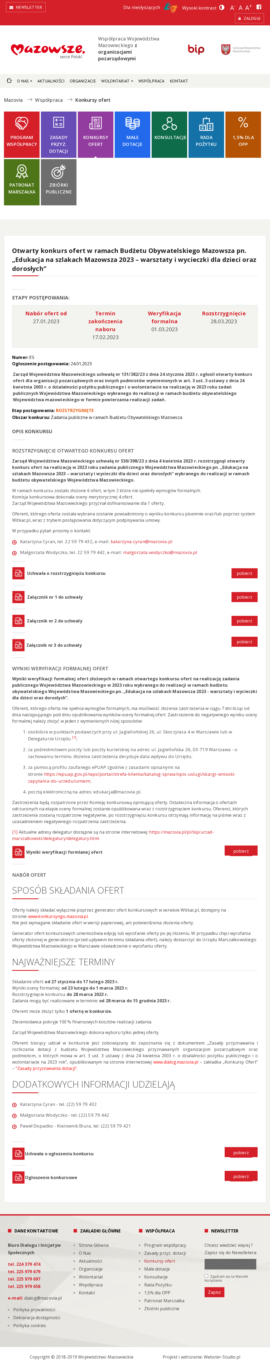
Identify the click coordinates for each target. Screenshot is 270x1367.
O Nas (23, 81)
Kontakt (179, 81)
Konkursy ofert (95, 140)
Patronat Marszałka (22, 188)
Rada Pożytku (206, 140)
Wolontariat (115, 81)
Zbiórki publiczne (59, 188)
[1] (15, 832)
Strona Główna (9, 79)
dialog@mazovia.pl (43, 1298)
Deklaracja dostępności (36, 1317)
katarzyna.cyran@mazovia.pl (141, 541)
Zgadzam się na (226, 1278)
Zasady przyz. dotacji (58, 144)
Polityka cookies (29, 1325)
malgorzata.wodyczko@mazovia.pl (161, 552)
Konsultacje (170, 137)
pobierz (244, 573)
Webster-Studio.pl (222, 1357)
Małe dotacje (132, 140)
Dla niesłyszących (142, 7)
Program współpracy (22, 140)
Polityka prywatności (34, 1310)
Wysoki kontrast (199, 8)
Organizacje (83, 81)
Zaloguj (252, 18)
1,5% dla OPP (243, 140)
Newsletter (29, 7)
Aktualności (51, 81)
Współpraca (151, 81)
